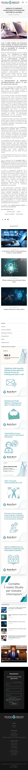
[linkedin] (8, 219)
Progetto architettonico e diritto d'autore (14, 309)
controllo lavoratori (9, 214)
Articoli (17, 14)
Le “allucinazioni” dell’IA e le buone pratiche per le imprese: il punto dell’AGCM (14, 252)
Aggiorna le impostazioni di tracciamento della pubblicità (14, 737)
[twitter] (5, 219)
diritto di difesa (19, 214)
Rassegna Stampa (6, 333)
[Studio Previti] (10, 2)
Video (2, 339)
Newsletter (14, 725)
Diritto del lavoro (11, 211)
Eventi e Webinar (6, 330)
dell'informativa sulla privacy (15, 699)
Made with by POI (14, 767)
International (5, 336)
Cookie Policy (14, 735)
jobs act (18, 211)
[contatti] (14, 589)
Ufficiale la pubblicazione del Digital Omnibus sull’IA (14, 281)
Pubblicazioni (5, 342)
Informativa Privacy (14, 734)
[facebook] (2, 219)
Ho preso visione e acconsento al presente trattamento (15, 700)
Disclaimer (14, 732)
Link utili (14, 726)
